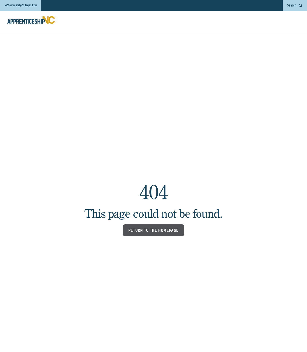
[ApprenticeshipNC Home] (31, 21)
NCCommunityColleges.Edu (20, 5)
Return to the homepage (153, 230)
